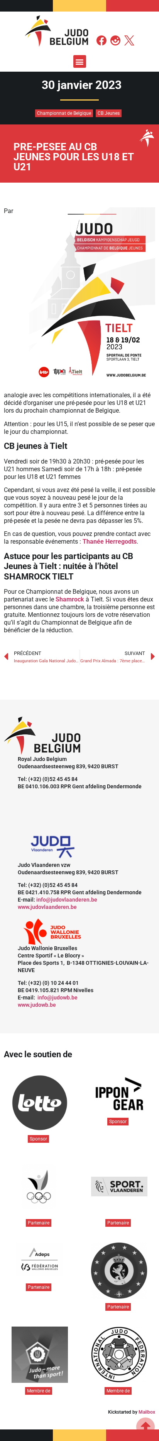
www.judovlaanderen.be (47, 907)
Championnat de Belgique (64, 113)
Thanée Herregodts (110, 541)
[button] (79, 61)
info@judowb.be (57, 997)
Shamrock (70, 599)
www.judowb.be (37, 1005)
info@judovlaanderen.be (66, 900)
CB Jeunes (109, 113)
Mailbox (147, 1412)
